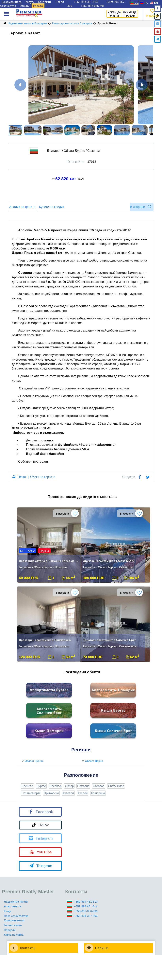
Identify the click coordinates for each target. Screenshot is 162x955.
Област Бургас (34, 760)
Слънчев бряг (31, 793)
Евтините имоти (14, 920)
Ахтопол (68, 793)
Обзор (69, 786)
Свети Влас (116, 786)
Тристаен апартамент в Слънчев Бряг (109, 639)
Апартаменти (12, 906)
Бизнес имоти (13, 925)
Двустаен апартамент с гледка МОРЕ (108, 560)
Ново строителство (16, 915)
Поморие (83, 786)
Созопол (99, 786)
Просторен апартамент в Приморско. (45, 639)
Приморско (51, 793)
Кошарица (98, 793)
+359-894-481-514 (86, 906)
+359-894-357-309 (86, 915)
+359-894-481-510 (86, 901)
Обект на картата (42, 477)
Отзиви (24, 6)
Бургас (41, 786)
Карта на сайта (14, 934)
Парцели (9, 929)
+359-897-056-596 (93, 6)
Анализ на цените (22, 207)
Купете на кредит (51, 207)
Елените (27, 786)
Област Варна (94, 760)
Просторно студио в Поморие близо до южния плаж (49, 560)
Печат (22, 477)
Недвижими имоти (16, 901)
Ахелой (82, 793)
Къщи (7, 911)
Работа (38, 6)
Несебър (55, 786)
